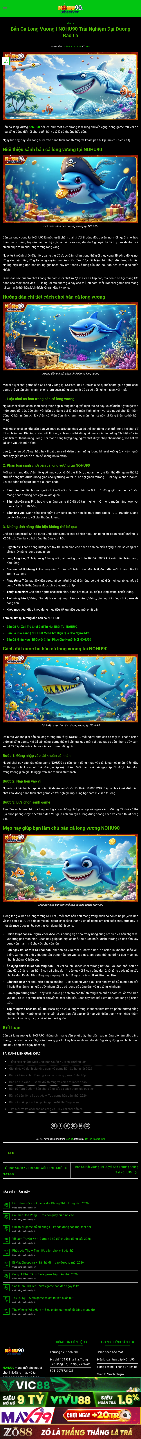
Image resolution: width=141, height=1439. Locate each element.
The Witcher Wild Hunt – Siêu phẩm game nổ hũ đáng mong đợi (53, 1309)
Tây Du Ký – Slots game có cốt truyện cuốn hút (42, 1298)
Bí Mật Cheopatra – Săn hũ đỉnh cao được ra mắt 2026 (48, 1262)
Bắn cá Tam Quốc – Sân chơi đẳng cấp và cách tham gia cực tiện (51, 1088)
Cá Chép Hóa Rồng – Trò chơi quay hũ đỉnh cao (43, 1215)
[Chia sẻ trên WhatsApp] (54, 1126)
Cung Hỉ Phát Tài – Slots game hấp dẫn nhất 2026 (45, 1274)
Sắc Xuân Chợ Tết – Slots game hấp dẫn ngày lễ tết (45, 1286)
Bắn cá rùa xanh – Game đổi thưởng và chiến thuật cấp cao (48, 1082)
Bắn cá (70, 23)
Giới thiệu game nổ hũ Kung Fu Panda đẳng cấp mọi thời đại (51, 1227)
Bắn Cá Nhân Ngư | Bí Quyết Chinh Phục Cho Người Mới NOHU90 (49, 639)
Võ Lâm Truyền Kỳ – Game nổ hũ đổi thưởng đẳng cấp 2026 (51, 1239)
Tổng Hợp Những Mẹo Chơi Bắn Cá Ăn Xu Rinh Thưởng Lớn (47, 1062)
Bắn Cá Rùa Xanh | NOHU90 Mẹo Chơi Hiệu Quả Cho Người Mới (48, 633)
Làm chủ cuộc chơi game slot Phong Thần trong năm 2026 (50, 1203)
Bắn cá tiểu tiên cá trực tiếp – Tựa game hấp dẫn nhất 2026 (48, 1095)
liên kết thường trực (95, 1138)
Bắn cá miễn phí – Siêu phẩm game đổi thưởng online (44, 1102)
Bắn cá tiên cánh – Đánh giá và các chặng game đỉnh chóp (47, 1075)
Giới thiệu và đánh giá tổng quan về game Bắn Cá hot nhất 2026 (50, 1068)
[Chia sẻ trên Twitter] (67, 1126)
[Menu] (5, 8)
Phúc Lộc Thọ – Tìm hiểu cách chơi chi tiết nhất (43, 1250)
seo (88, 46)
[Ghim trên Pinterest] (80, 1126)
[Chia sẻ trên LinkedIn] (87, 1126)
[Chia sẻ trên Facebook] (60, 1126)
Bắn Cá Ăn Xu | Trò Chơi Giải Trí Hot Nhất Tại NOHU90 (42, 626)
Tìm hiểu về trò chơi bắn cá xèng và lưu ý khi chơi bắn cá (46, 1109)
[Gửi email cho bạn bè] (74, 1126)
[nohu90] (70, 8)
